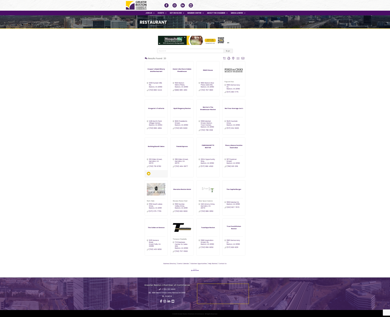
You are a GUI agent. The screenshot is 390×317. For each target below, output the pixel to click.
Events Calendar (183, 264)
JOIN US (149, 13)
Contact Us (222, 264)
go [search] (229, 51)
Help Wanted (212, 264)
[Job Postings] (148, 175)
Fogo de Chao (229, 81)
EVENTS (161, 13)
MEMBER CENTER (194, 13)
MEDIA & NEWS (237, 13)
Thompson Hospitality (180, 239)
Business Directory (170, 264)
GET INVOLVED (176, 13)
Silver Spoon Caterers (206, 201)
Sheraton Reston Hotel (180, 201)
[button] (146, 58)
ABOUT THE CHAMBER (216, 13)
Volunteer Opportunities (198, 264)
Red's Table (150, 201)
